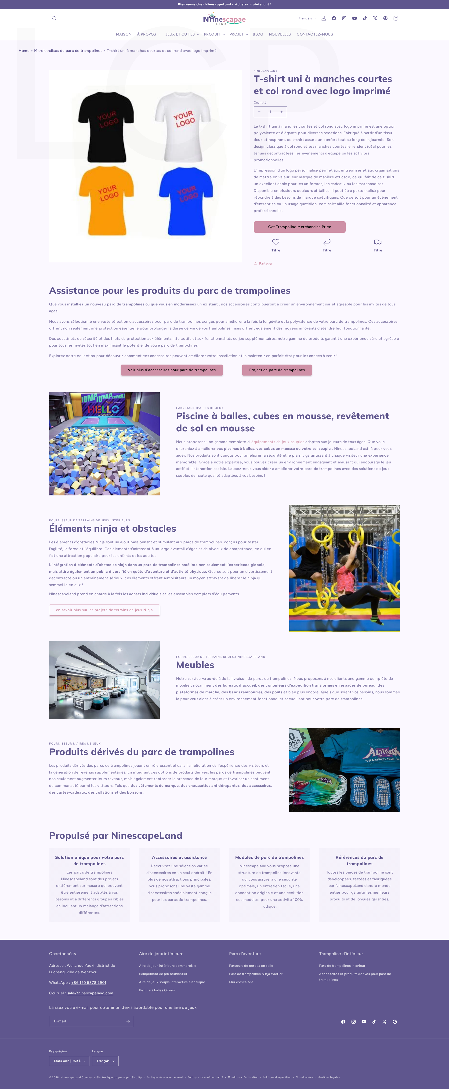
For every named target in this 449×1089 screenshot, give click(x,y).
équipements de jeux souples (277, 442)
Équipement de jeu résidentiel (163, 974)
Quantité (260, 102)
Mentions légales (329, 1077)
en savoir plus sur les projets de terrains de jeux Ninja (104, 610)
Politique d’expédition (277, 1077)
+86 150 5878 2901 (88, 982)
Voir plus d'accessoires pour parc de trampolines (172, 370)
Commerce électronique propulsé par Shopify (112, 1077)
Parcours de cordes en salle (251, 966)
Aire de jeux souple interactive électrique (172, 982)
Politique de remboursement (165, 1077)
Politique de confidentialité (205, 1077)
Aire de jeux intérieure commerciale (167, 966)
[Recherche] (54, 18)
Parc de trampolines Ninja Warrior (256, 974)
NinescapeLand (71, 1077)
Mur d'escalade (241, 982)
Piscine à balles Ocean (157, 990)
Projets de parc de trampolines (277, 370)
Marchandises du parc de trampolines (68, 50)
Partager (266, 263)
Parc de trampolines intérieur (342, 966)
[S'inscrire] (128, 1021)
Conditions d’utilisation (243, 1077)
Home (24, 50)
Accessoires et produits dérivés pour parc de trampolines (355, 977)
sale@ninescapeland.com (90, 993)
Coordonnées (304, 1077)
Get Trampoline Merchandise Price (299, 227)
